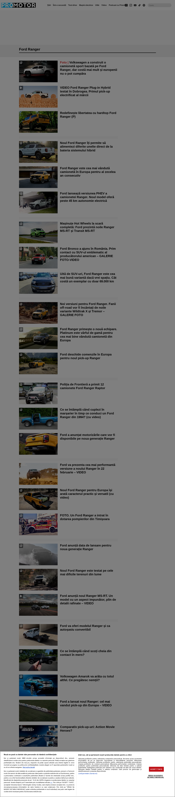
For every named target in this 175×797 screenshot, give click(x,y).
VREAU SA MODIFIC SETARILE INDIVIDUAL (155, 776)
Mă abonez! (104, 15)
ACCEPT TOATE (156, 769)
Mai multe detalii (29, 767)
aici (51, 782)
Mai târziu (90, 15)
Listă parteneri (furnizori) (87, 773)
